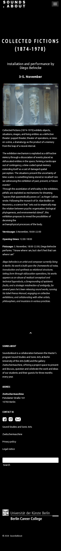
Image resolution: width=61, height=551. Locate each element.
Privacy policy (9, 441)
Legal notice (8, 449)
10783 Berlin (8, 402)
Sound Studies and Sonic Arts (17, 427)
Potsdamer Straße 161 (13, 398)
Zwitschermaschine (12, 434)
